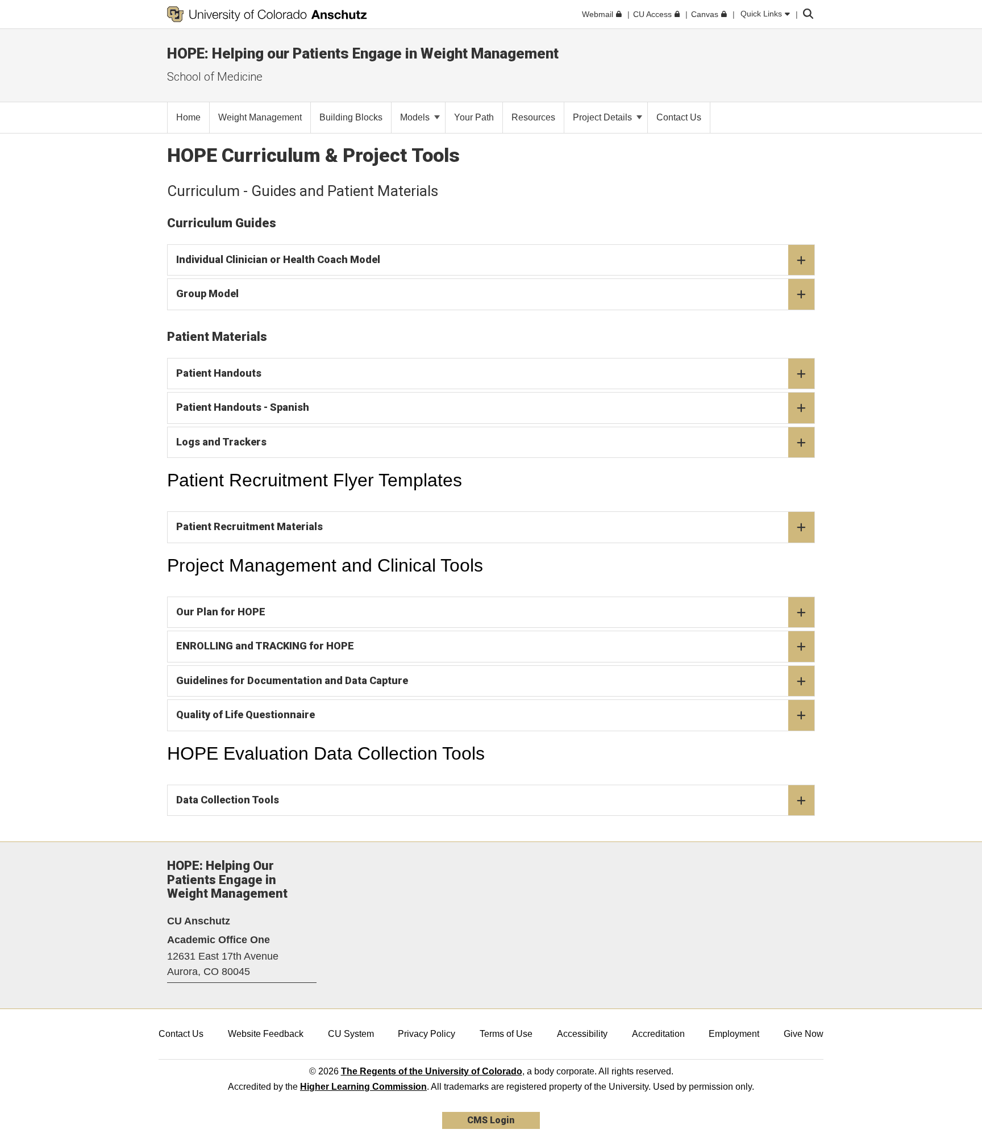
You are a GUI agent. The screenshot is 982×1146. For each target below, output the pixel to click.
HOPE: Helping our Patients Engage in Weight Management (363, 53)
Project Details (603, 117)
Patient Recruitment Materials (249, 526)
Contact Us (181, 1034)
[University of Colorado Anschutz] (267, 14)
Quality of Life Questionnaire (245, 714)
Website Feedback (265, 1034)
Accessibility (582, 1034)
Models (416, 117)
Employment (734, 1034)
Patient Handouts (218, 373)
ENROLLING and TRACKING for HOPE (265, 646)
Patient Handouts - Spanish (242, 407)
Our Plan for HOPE (220, 612)
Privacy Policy (426, 1034)
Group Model (207, 293)
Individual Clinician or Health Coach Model (278, 259)
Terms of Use (506, 1034)
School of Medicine (215, 77)
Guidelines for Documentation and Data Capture (292, 680)
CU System (351, 1034)
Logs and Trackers (221, 442)
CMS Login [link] (490, 1120)
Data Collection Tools (227, 800)
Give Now (803, 1034)
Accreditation (658, 1034)
